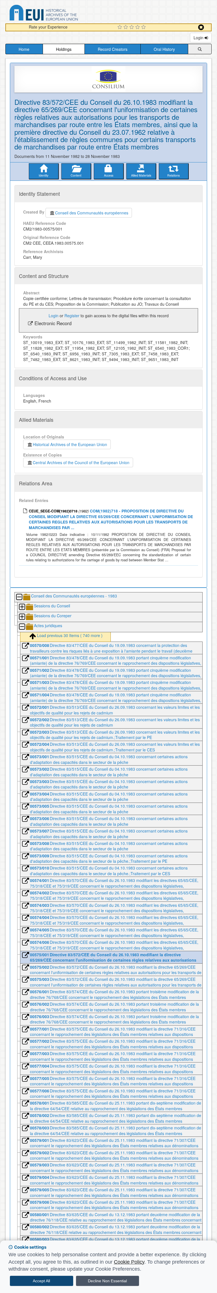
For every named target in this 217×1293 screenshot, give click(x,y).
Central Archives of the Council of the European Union (81, 462)
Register (71, 315)
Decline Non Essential (107, 1281)
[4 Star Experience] (138, 27)
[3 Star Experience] (132, 27)
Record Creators (112, 49)
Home (24, 49)
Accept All (41, 1281)
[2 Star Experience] (126, 27)
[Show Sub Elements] (21, 607)
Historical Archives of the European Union (70, 444)
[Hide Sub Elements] (19, 597)
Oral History (164, 49)
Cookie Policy (129, 1262)
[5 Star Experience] (144, 27)
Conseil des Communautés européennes (91, 213)
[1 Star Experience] (120, 27)
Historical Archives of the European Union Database (60, 13)
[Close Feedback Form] (201, 27)
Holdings (63, 49)
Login (199, 37)
